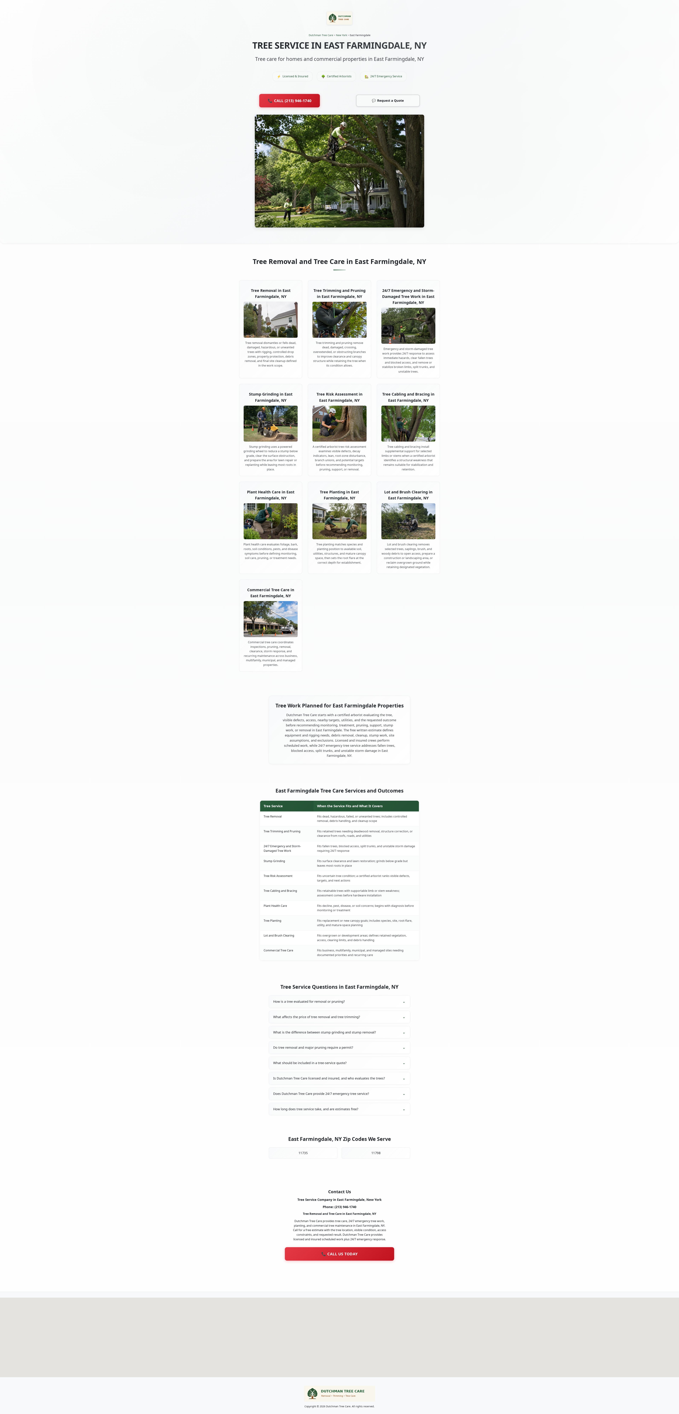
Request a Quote (388, 100)
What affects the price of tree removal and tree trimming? (316, 1017)
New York (341, 35)
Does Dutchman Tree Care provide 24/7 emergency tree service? (321, 1094)
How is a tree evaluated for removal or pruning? (309, 1001)
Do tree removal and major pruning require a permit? (313, 1047)
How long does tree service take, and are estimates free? (315, 1109)
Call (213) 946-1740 (289, 100)
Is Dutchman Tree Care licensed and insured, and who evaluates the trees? (329, 1078)
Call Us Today (339, 1253)
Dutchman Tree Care (321, 35)
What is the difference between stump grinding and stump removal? (324, 1032)
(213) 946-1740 (345, 1207)
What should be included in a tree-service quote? (310, 1063)
